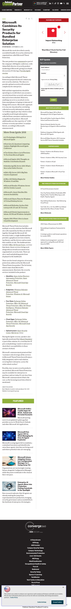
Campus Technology (35, 550)
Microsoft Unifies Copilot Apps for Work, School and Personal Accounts (53, 119)
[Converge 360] (35, 527)
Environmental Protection (35, 553)
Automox (54, 43)
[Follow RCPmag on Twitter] (52, 3)
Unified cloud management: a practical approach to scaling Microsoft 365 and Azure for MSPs (52, 242)
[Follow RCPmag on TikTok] (55, 4)
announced (22, 61)
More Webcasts (46, 213)
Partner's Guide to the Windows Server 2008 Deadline (52, 152)
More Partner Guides (47, 178)
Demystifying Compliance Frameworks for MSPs (53, 229)
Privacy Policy (53, 79)
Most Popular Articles (53, 108)
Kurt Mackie (7, 47)
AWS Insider (35, 545)
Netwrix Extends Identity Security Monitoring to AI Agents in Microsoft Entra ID (53, 126)
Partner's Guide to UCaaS (48, 161)
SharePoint (46, 10)
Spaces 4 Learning (35, 574)
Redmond (35, 569)
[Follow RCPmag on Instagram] (58, 4)
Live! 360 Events (35, 556)
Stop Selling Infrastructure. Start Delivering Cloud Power (53, 202)
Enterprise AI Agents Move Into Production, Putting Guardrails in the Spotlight (25, 486)
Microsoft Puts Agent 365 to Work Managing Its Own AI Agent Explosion (25, 436)
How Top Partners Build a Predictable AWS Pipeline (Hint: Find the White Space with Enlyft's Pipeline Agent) (53, 195)
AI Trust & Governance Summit (50, 189)
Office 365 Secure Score (17, 245)
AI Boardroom (35, 540)
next (64, 32)
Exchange (38, 10)
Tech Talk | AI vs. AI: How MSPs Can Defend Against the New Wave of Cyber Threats (53, 208)
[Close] (63, 587)
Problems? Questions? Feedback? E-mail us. (36, 607)
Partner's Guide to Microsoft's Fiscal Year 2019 (53, 172)
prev (42, 32)
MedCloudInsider (35, 561)
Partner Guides (53, 146)
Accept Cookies (57, 602)
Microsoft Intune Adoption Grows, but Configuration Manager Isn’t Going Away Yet (25, 461)
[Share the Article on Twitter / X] (32, 19)
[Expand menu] (67, 4)
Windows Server (66, 10)
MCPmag (35, 558)
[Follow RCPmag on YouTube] (61, 3)
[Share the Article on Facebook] (26, 19)
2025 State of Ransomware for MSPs (51, 224)
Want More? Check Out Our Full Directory (54, 51)
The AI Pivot (35, 582)
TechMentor (35, 577)
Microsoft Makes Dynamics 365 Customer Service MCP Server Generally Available (53, 139)
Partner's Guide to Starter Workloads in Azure (52, 166)
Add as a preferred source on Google (42, 3)
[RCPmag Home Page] (12, 4)
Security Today (35, 572)
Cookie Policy (14, 597)
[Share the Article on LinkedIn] (29, 19)
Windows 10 (18, 10)
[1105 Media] (35, 532)
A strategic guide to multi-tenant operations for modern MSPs (54, 235)
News (4, 19)
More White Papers (47, 248)
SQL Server (55, 10)
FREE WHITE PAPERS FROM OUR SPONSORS (54, 219)
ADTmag (35, 542)
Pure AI (35, 566)
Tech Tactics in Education (35, 580)
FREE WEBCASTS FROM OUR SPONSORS (54, 183)
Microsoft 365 (28, 10)
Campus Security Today (35, 548)
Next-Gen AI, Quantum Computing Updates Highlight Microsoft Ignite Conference (16, 146)
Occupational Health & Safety (35, 564)
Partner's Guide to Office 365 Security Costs (54, 157)
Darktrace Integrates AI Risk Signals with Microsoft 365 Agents (52, 133)
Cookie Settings (41, 602)
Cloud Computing (7, 10)
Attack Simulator (26, 339)
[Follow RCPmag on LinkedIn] (50, 4)
